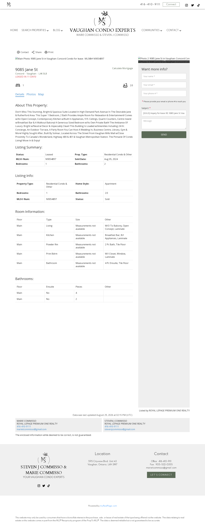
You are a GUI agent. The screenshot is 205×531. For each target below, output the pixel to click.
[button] (186, 5)
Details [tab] (19, 94)
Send (164, 134)
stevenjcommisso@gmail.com (120, 429)
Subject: (145, 108)
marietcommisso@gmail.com (31, 429)
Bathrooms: (24, 278)
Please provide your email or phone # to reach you (164, 101)
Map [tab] (41, 94)
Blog (56, 30)
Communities (151, 30)
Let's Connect (161, 475)
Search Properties (33, 30)
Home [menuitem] (14, 30)
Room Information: (30, 211)
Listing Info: (24, 175)
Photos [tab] (31, 94)
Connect (171, 4)
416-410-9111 (24, 426)
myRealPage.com (108, 506)
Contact (173, 30)
